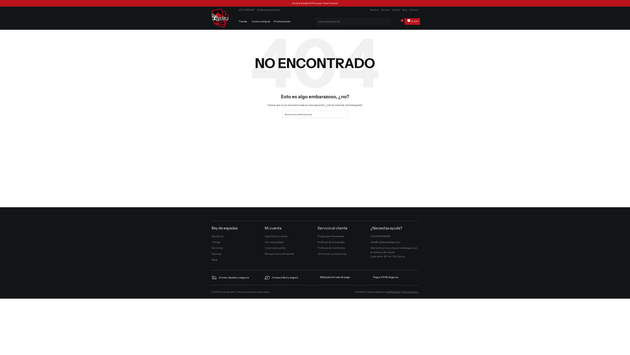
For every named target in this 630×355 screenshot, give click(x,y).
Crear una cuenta (275, 247)
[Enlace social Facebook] (307, 293)
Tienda (216, 242)
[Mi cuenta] (395, 21)
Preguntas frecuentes (330, 236)
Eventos (396, 10)
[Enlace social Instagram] (312, 293)
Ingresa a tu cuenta (276, 236)
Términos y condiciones (332, 253)
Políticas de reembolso (331, 247)
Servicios (385, 10)
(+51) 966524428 (246, 10)
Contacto (413, 10)
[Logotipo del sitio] (220, 17)
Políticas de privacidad (330, 242)
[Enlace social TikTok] (322, 293)
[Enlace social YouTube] (317, 293)
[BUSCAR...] (386, 21)
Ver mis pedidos (274, 242)
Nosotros (374, 10)
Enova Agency (410, 291)
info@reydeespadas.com (269, 10)
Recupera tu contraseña (279, 253)
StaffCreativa (393, 291)
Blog (404, 10)
